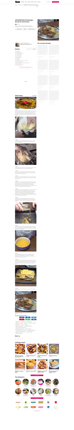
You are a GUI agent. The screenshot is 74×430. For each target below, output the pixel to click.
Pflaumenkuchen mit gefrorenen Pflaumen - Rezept (19, 356)
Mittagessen (18, 321)
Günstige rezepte (48, 385)
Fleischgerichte (29, 321)
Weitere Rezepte (37, 375)
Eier (22, 324)
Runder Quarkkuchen (53, 355)
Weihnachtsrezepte (19, 333)
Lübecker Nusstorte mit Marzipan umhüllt (53, 371)
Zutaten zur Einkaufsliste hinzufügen (26, 67)
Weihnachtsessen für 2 (31, 330)
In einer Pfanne (25, 385)
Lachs (18, 385)
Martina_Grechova (17, 357)
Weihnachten (18, 324)
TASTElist (18, 24)
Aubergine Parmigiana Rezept (19, 371)
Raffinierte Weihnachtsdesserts (21, 327)
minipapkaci (50, 356)
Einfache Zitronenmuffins (31, 371)
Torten (41, 385)
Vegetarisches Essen (33, 385)
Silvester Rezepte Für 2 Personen (21, 330)
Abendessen (23, 321)
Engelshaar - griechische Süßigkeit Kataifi (42, 371)
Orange (26, 324)
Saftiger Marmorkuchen (30, 355)
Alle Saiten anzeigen (37, 410)
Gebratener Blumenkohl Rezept (42, 356)
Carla (27, 356)
